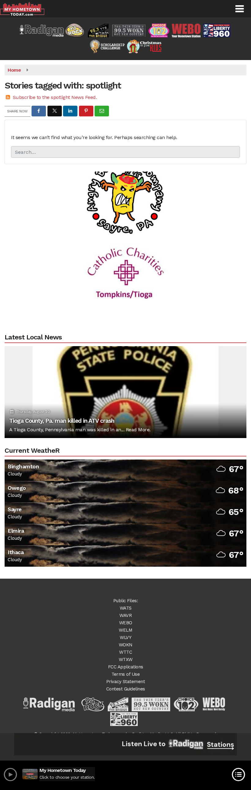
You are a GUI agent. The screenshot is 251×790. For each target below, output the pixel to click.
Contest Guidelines (125, 689)
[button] (239, 9)
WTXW (126, 659)
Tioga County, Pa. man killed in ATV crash (61, 420)
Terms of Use (125, 674)
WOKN (126, 645)
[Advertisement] (125, 185)
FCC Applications (125, 667)
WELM (125, 630)
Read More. (138, 430)
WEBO (125, 623)
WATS (126, 608)
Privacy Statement (125, 681)
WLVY (125, 637)
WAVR (125, 615)
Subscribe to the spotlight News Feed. (55, 97)
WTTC (125, 652)
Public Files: (125, 600)
